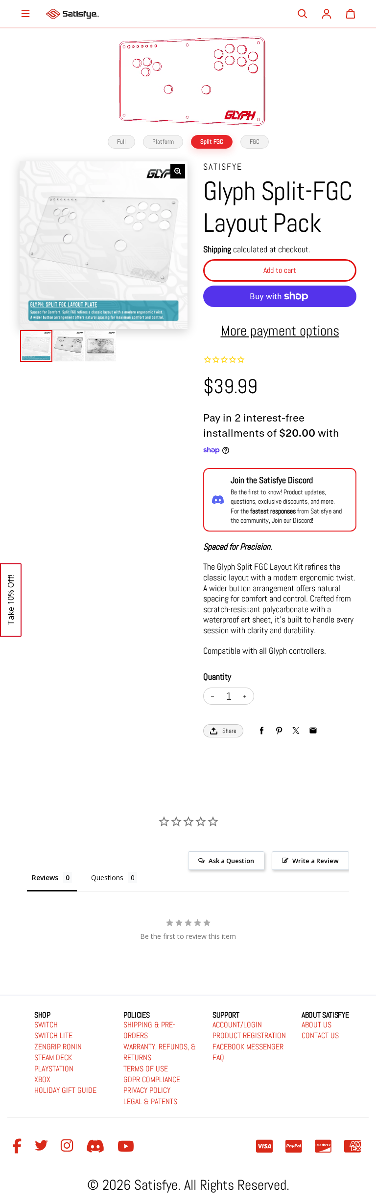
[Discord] (97, 1146)
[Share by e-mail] (313, 731)
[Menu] (25, 14)
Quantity (217, 676)
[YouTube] (127, 1146)
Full (121, 141)
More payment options (280, 330)
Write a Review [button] (315, 860)
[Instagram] (68, 1146)
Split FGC (211, 141)
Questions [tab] (107, 877)
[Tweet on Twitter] (296, 731)
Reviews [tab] (45, 877)
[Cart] (350, 14)
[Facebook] (18, 1146)
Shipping (217, 249)
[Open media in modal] (177, 171)
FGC (254, 141)
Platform (163, 141)
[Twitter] (42, 1146)
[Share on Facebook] (262, 731)
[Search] (302, 14)
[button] (11, 600)
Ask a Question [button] (231, 860)
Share (229, 731)
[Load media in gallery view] (36, 346)
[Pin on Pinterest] (279, 731)
